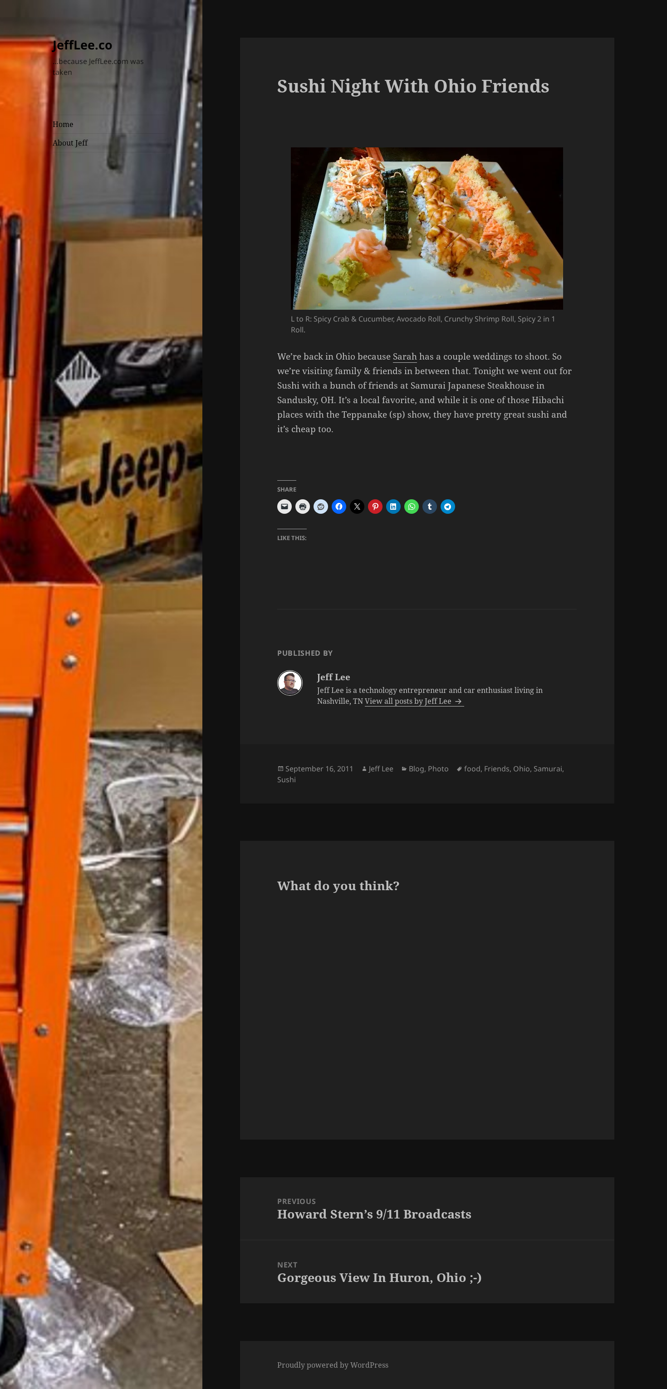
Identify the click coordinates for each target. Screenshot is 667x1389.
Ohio (521, 769)
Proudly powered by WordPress (332, 1365)
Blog (416, 769)
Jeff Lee (381, 769)
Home (63, 124)
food (472, 769)
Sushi (286, 780)
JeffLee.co (83, 44)
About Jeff (70, 143)
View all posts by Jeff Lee (409, 701)
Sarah (405, 356)
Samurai (548, 769)
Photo (438, 769)
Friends (497, 769)
